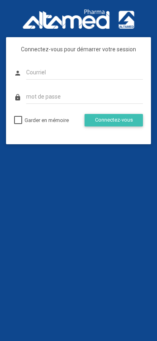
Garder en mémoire (47, 120)
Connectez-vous (114, 120)
